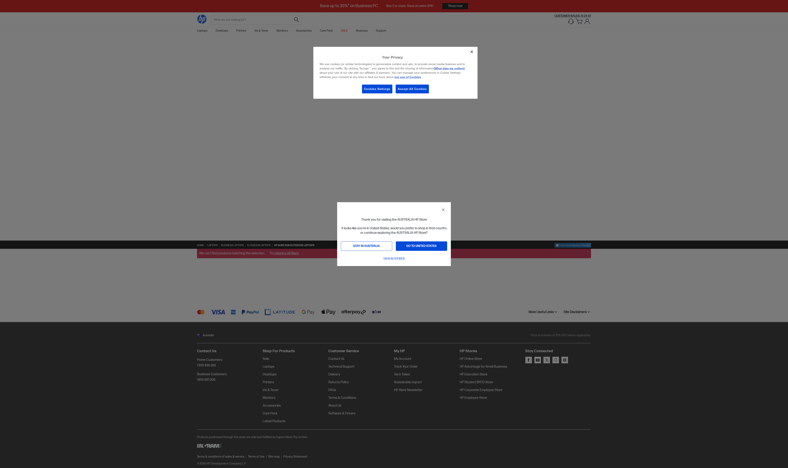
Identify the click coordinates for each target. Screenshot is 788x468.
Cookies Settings (377, 89)
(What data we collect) (449, 68)
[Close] (471, 51)
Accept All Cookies (412, 89)
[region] (395, 73)
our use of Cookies (407, 77)
